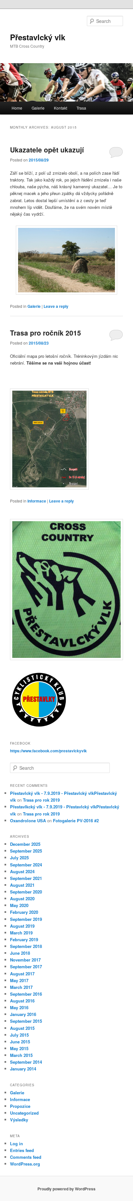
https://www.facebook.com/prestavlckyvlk (48, 751)
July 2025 (19, 857)
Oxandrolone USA (28, 820)
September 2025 (26, 851)
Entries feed (22, 1150)
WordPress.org (25, 1164)
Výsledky (19, 1120)
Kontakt (60, 108)
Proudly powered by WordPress (66, 1189)
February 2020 (24, 912)
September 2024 (26, 865)
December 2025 (25, 844)
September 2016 (26, 994)
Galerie (38, 108)
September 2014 (26, 1062)
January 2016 (23, 1014)
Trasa (81, 108)
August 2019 (22, 926)
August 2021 (22, 885)
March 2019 (21, 933)
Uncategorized (24, 1113)
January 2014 (23, 1069)
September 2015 (26, 1021)
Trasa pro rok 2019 (41, 800)
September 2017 (26, 966)
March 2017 (21, 987)
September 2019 (26, 919)
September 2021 (26, 878)
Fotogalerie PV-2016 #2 (76, 820)
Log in (16, 1143)
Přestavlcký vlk (37, 37)
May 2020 (19, 905)
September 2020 (26, 892)
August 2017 (22, 974)
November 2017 (25, 960)
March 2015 (21, 1055)
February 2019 (24, 939)
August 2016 (22, 1001)
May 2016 (19, 1007)
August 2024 (22, 871)
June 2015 (20, 1042)
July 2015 (19, 1035)
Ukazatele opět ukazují (47, 149)
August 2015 (22, 1028)
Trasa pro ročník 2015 (45, 332)
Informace (36, 501)
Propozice (20, 1106)
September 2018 (26, 946)
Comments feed (25, 1157)
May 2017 (19, 980)
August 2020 (22, 898)
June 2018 (20, 953)
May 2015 (19, 1048)
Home (17, 108)
